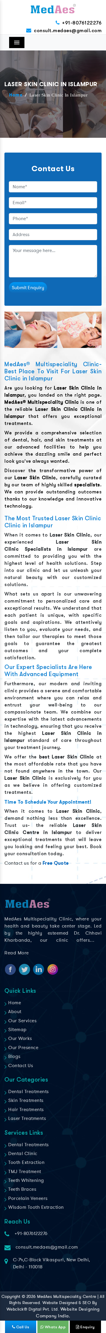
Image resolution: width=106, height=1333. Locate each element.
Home (15, 95)
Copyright (10, 1296)
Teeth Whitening (25, 1180)
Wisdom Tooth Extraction (35, 1207)
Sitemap (17, 1029)
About (14, 1011)
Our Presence (22, 1047)
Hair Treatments (25, 1109)
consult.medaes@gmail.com (68, 30)
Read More (16, 953)
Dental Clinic (22, 1153)
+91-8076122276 (82, 23)
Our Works (19, 1038)
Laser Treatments (26, 1118)
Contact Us (20, 1065)
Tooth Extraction (25, 1162)
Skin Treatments (25, 1100)
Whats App (55, 1327)
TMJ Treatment (24, 1171)
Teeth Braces (21, 1189)
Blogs (14, 1056)
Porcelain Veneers (27, 1198)
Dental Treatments (28, 1091)
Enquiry (87, 1327)
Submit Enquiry (28, 287)
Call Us (22, 1327)
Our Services (22, 1021)
